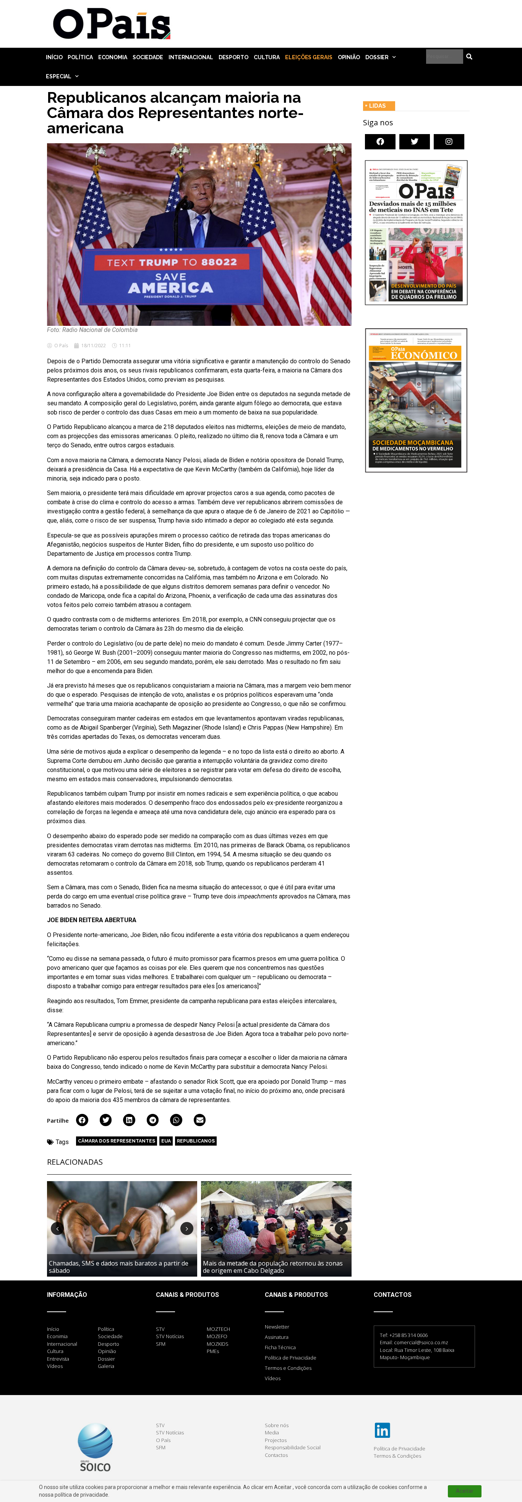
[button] (82, 1120)
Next (186, 1228)
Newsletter (277, 1326)
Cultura (267, 57)
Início (54, 57)
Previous (57, 1228)
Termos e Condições (288, 1367)
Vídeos (272, 1378)
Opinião (349, 57)
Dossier (377, 57)
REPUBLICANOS (196, 1141)
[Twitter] (414, 141)
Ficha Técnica (280, 1347)
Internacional (191, 57)
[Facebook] (380, 141)
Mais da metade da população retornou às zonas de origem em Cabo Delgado (273, 1267)
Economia (112, 57)
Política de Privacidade (290, 1357)
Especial (58, 76)
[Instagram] (449, 141)
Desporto (233, 57)
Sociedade (148, 57)
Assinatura (277, 1337)
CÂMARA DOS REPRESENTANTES (116, 1141)
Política (80, 57)
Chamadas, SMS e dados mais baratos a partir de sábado (118, 1267)
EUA (166, 1141)
